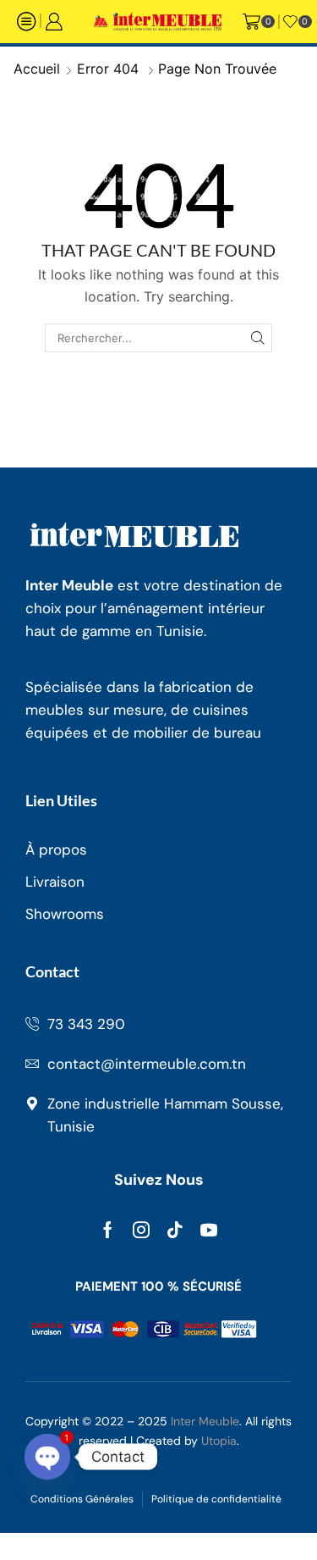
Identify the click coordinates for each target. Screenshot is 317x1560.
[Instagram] (141, 1229)
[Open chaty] (47, 1457)
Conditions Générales (82, 1499)
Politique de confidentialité (216, 1499)
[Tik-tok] (175, 1229)
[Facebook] (108, 1229)
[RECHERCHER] (257, 338)
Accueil (37, 68)
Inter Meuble (205, 1421)
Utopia (219, 1440)
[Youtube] (208, 1229)
